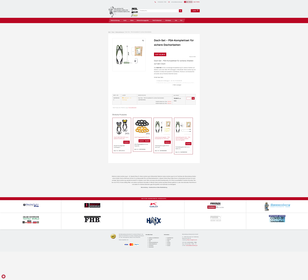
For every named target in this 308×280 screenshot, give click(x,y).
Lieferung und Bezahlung (154, 237)
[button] (143, 40)
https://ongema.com (192, 239)
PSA (181, 20)
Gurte (125, 20)
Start (109, 32)
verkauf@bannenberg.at (191, 245)
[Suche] (180, 10)
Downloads (151, 246)
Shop (113, 32)
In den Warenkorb (193, 98)
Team (168, 240)
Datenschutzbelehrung (153, 242)
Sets (176, 20)
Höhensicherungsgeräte (143, 20)
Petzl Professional (157, 20)
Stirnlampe (168, 20)
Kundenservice (170, 237)
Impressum (151, 245)
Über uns (169, 239)
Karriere (168, 242)
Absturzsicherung (115, 20)
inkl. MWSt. (189, 2)
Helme (131, 20)
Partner (168, 245)
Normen (168, 243)
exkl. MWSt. (197, 2)
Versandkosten (132, 107)
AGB (150, 240)
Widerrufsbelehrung (153, 243)
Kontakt (150, 239)
